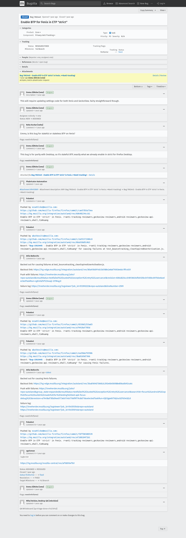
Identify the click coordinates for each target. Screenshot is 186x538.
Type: (105, 33)
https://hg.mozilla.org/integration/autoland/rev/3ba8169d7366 (55, 356)
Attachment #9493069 (29, 189)
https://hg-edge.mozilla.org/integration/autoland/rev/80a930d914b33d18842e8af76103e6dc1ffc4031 (82, 269)
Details (156, 75)
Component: (28, 35)
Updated (29, 111)
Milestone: (29, 49)
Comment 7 (30, 315)
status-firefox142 (27, 475)
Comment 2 (30, 148)
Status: (31, 46)
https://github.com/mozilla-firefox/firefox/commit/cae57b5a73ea (56, 210)
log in (32, 515)
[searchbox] (70, 3)
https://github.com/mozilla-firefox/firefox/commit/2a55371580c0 (56, 239)
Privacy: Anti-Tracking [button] (45, 35)
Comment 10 (31, 425)
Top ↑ (163, 529)
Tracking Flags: (99, 46)
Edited (48, 373)
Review (163, 75)
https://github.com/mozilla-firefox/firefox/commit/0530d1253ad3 (56, 324)
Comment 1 (30, 128)
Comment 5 (30, 230)
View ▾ (163, 10)
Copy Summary (146, 10)
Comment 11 (31, 453)
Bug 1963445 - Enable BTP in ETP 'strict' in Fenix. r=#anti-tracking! (47, 75)
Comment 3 (30, 170)
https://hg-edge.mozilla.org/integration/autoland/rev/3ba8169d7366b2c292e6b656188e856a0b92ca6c (83, 383)
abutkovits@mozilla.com (45, 236)
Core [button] (38, 32)
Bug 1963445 (35, 17)
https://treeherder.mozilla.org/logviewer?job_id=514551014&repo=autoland (56, 410)
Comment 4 (30, 201)
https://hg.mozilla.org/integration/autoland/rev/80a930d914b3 (55, 242)
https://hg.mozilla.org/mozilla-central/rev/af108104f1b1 (47, 463)
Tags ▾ (149, 86)
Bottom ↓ (138, 86)
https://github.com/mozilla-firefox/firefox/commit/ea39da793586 (56, 353)
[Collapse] (164, 93)
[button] (160, 3)
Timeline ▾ (161, 86)
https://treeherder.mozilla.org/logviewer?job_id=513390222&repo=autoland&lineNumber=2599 (78, 286)
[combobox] (70, 3)
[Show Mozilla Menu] (22, 3)
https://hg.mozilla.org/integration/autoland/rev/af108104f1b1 (55, 437)
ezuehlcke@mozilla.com (44, 207)
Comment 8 (30, 344)
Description (30, 95)
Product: (30, 32)
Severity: (116, 36)
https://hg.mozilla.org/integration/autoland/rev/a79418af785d (55, 327)
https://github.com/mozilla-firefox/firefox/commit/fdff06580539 (56, 434)
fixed (120, 52)
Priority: (104, 36)
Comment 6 (30, 259)
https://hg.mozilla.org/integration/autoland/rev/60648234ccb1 (55, 213)
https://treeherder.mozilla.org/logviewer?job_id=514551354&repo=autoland (56, 406)
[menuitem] (108, 3)
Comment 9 (30, 373)
